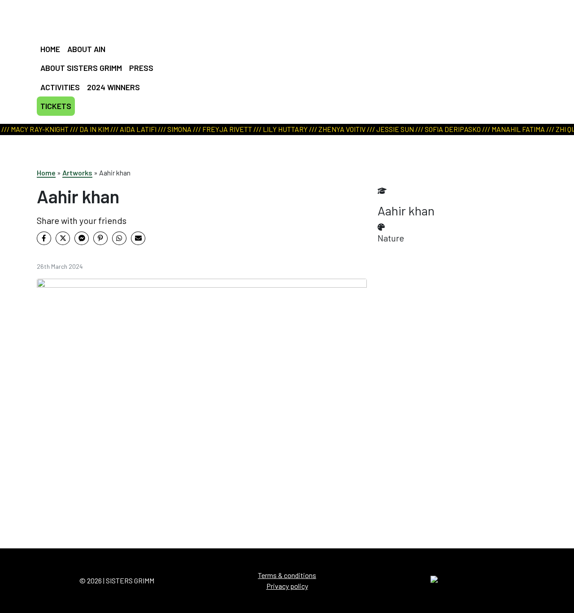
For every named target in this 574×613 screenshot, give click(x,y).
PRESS (141, 68)
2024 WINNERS (113, 87)
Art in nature (283, 51)
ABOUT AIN (86, 49)
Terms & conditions (287, 575)
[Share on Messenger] (81, 238)
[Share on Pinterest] (100, 238)
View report (282, 63)
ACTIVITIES (60, 87)
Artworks (77, 172)
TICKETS (55, 106)
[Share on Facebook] (44, 238)
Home (46, 172)
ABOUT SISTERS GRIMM (81, 68)
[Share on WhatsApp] (119, 238)
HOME (50, 49)
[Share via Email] (138, 238)
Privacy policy (287, 586)
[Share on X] (63, 238)
